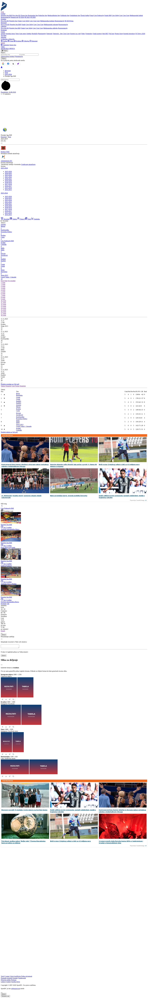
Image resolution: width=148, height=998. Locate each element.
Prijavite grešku (6, 980)
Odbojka (26, 41)
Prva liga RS (16, 15)
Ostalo (20, 21)
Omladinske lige (75, 15)
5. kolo (3, 282)
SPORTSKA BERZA (8, 48)
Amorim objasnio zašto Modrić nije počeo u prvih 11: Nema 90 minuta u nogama (73, 465)
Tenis (17, 33)
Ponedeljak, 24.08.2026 (8, 92)
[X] (13, 64)
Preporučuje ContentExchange (137, 500)
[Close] (1, 633)
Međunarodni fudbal (136, 15)
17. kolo (3, 313)
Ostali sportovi (97, 33)
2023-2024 (8, 74)
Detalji (3, 631)
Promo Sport (119, 33)
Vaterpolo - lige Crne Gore (61, 33)
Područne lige (42, 15)
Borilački (35, 33)
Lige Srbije (115, 15)
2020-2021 (8, 179)
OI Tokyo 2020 (140, 33)
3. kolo (3, 288)
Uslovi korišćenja (15, 976)
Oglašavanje (22, 978)
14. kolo (3, 308)
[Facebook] (8, 63)
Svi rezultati (11, 281)
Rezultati (6, 219)
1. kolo (3, 284)
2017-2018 (8, 184)
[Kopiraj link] (13, 699)
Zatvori (4, 634)
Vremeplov (88, 33)
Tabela (14, 219)
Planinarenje (42, 33)
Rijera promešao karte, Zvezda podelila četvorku (68, 496)
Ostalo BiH (107, 15)
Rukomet (34, 41)
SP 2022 (27, 17)
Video (83, 33)
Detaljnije (23, 386)
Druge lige (24, 15)
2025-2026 (8, 171)
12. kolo (3, 304)
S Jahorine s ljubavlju (7, 39)
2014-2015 (8, 189)
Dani (5, 281)
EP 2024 (21, 17)
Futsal (92, 15)
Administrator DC (6, 161)
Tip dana (3, 35)
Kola (2, 281)
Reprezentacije (5, 17)
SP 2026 (33, 17)
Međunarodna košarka (47, 21)
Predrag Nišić (5, 152)
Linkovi (3, 982)
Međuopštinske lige (54, 15)
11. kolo (3, 302)
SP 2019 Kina (69, 21)
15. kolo (3, 310)
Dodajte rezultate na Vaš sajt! (10, 384)
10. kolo (3, 301)
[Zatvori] (1, 664)
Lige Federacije (99, 15)
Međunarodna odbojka (50, 28)
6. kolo (3, 293)
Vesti (2, 12)
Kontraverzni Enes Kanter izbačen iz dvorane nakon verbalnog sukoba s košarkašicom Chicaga (25, 465)
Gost (13, 386)
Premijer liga (13, 21)
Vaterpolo (49, 33)
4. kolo (3, 290)
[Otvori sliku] (9, 699)
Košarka (19, 41)
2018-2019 (8, 182)
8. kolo (3, 297)
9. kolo (3, 299)
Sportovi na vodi (75, 33)
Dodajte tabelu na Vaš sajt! (9, 432)
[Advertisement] (74, 111)
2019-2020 (8, 180)
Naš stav (111, 33)
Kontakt (15, 978)
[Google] (3, 63)
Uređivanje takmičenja (28, 164)
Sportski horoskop (129, 33)
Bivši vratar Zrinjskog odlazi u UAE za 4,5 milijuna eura (119, 464)
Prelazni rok (14, 17)
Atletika (28, 33)
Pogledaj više (5, 604)
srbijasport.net (15, 988)
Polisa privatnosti (26, 976)
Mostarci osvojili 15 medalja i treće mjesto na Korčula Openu (24, 810)
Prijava (5, 50)
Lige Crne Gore (124, 15)
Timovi (22, 219)
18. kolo (3, 315)
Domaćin (8, 386)
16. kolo (3, 311)
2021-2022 (8, 177)
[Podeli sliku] (2, 699)
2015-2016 (8, 188)
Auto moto (22, 33)
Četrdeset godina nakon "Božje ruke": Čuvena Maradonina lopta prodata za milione (23, 842)
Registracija (19, 56)
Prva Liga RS (5, 24)
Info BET (105, 33)
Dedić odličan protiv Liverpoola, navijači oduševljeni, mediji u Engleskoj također (122, 496)
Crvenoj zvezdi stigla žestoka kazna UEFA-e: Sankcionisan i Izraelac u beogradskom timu (121, 842)
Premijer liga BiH (6, 15)
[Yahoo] (18, 63)
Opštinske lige (64, 15)
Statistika (37, 219)
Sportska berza (10, 33)
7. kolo (3, 295)
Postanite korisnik (6, 978)
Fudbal (5, 41)
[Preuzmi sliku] (6, 699)
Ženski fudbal (85, 15)
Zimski (3, 33)
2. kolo (3, 286)
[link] (74, 324)
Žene (6, 72)
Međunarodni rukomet (51, 24)
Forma (17, 386)
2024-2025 (8, 173)
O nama (6, 976)
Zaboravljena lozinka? (8, 56)
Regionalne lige (33, 15)
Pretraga (13, 980)
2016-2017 (8, 186)
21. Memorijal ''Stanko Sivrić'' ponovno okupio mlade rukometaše (21, 496)
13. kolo (3, 306)
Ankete (8, 982)
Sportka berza (15, 982)
